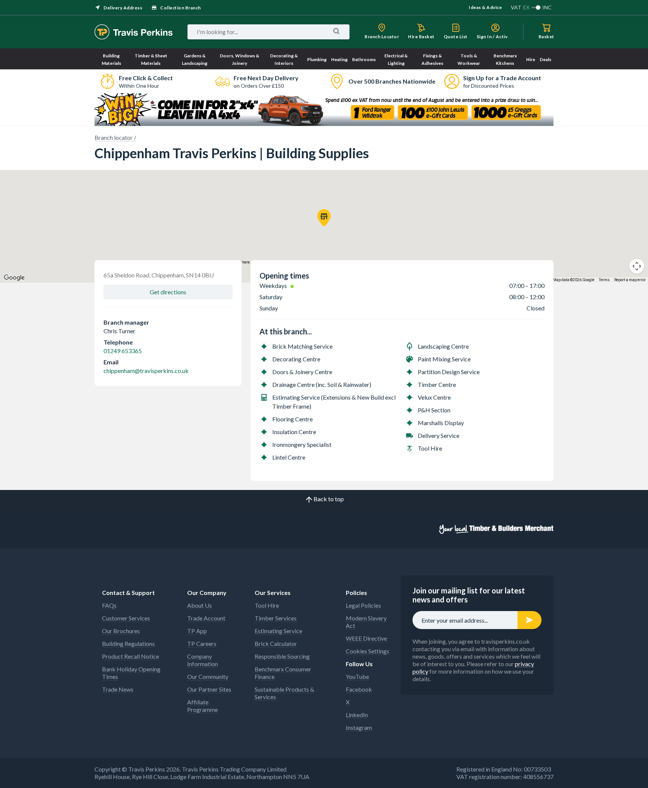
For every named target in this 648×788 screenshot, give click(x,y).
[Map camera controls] (636, 266)
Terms (604, 280)
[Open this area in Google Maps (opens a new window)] (14, 278)
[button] (324, 217)
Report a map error (630, 280)
